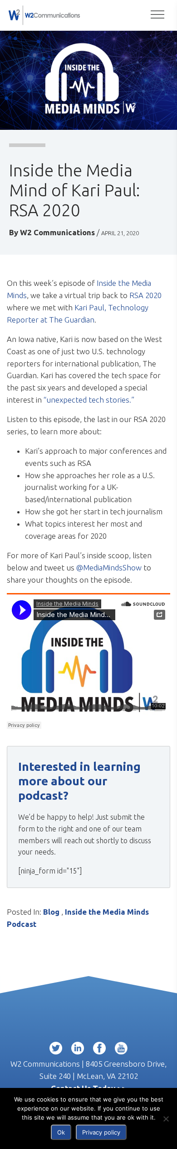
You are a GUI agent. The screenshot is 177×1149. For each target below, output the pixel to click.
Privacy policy (101, 1132)
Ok (61, 1132)
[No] (165, 1118)
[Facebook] (99, 1050)
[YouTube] (121, 1050)
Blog (51, 911)
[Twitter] (56, 1050)
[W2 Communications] (44, 14)
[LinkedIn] (77, 1050)
